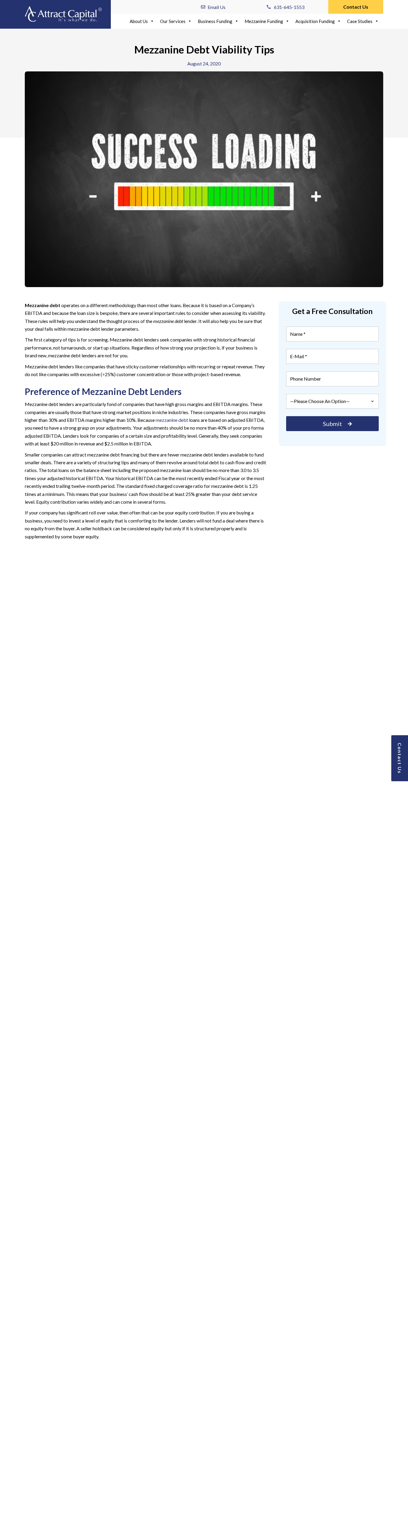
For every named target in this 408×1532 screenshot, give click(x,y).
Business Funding (215, 21)
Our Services (172, 21)
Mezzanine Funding (264, 21)
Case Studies (359, 21)
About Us (139, 21)
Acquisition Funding (315, 21)
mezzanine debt (172, 420)
